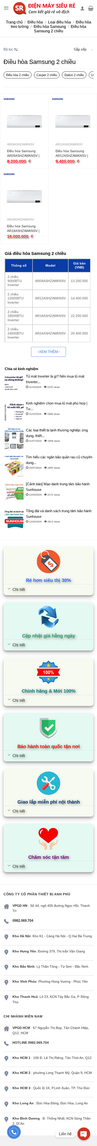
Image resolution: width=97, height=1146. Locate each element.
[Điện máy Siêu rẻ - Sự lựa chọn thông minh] (44, 8)
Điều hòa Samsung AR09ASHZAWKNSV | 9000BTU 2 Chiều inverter (23, 153)
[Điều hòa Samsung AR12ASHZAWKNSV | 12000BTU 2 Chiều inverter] (72, 121)
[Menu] (6, 8)
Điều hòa (35, 22)
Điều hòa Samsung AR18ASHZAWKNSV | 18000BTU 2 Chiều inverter (23, 228)
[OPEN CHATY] (83, 1134)
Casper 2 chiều (46, 75)
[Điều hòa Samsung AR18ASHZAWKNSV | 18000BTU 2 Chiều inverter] (24, 196)
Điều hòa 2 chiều (17, 75)
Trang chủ (14, 22)
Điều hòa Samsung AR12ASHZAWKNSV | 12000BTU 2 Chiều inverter (72, 153)
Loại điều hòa (59, 22)
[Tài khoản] (82, 8)
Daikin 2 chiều (74, 75)
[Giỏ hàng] (90, 8)
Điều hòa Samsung (50, 27)
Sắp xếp (80, 49)
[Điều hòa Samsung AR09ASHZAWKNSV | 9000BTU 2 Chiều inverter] (24, 121)
